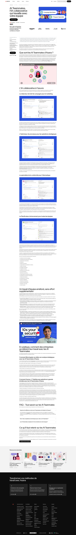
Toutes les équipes (37, 527)
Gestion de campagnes (29, 506)
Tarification (27, 1)
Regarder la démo (12, 55)
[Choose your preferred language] (52, 1)
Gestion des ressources (20, 524)
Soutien (23, 1)
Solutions (18, 1)
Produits (14, 1)
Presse (53, 516)
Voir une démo (32, 494)
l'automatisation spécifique (23, 168)
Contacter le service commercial (62, 1)
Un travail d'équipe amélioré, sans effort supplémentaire (14, 43)
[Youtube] (35, 533)
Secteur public (36, 518)
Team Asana (13, 22)
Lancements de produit (29, 517)
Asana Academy (45, 509)
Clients (53, 509)
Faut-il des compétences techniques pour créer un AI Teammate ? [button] (34, 418)
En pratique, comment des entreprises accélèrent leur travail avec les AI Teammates (13, 45)
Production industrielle (37, 521)
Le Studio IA (28, 413)
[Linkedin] (31, 533)
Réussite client (45, 519)
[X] (30, 533)
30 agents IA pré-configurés (46, 60)
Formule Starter (19, 513)
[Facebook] (34, 533)
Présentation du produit (20, 506)
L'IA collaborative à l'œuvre (13, 41)
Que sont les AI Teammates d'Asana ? (13, 40)
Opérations (35, 509)
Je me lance (68, 1)
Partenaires (44, 522)
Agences (35, 525)
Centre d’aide (45, 506)
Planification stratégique (29, 521)
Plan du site (44, 524)
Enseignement (36, 520)
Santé (35, 515)
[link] (11, 5)
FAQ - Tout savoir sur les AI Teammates (13, 48)
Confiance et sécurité (55, 520)
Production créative (28, 509)
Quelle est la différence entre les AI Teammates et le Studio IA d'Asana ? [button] (35, 410)
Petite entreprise (36, 506)
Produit (35, 512)
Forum (44, 512)
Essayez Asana (13, 19)
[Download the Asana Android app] (56, 533)
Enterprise (18, 516)
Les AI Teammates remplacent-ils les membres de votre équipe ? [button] (34, 421)
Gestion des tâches (28, 524)
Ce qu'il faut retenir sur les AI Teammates (13, 49)
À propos (53, 506)
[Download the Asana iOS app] (51, 533)
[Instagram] (33, 533)
